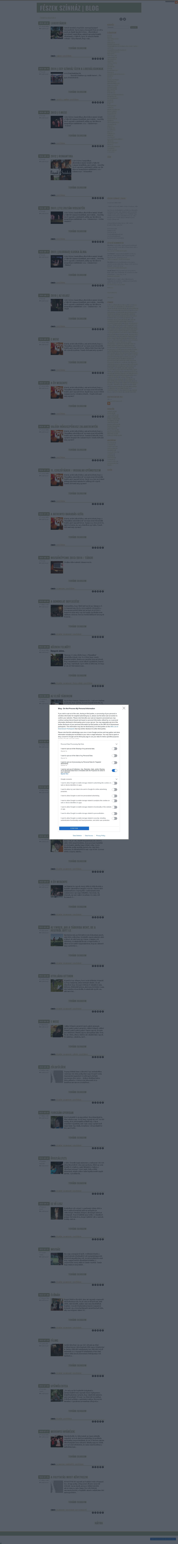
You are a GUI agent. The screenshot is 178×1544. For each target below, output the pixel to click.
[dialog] (89, 772)
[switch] (114, 748)
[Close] (125, 709)
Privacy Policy (100, 835)
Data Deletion (77, 835)
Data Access (89, 835)
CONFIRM (74, 828)
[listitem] (89, 744)
